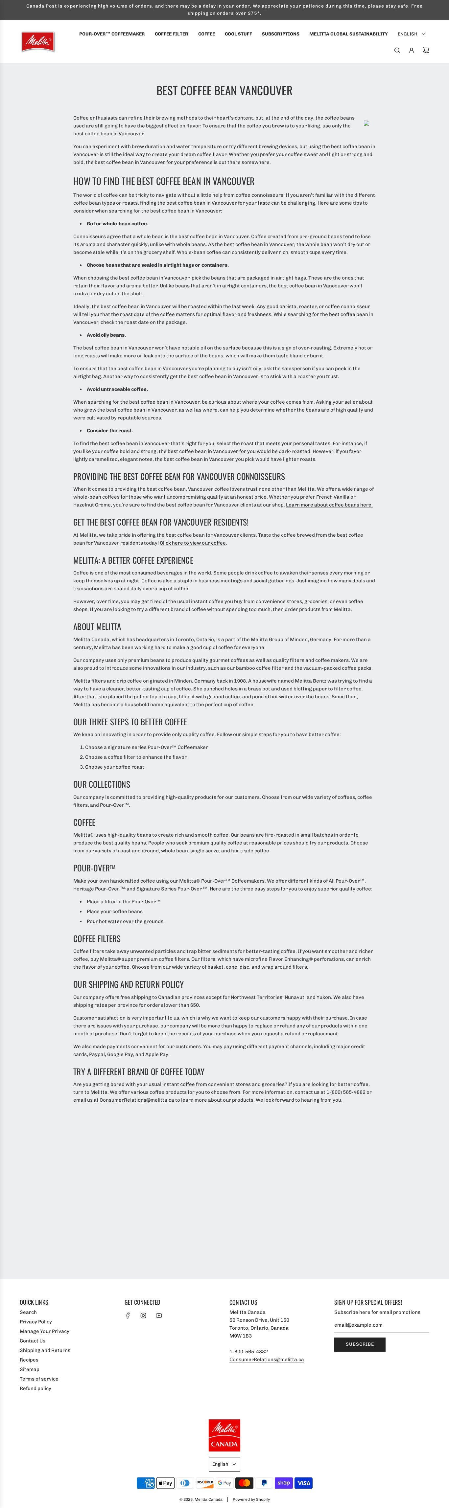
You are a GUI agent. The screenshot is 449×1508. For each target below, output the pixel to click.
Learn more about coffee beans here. (329, 505)
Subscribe (360, 1344)
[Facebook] (128, 1315)
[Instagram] (143, 1315)
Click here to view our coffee (193, 543)
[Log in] (411, 50)
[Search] (397, 50)
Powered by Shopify (251, 1499)
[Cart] (426, 50)
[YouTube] (159, 1315)
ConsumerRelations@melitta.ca (266, 1359)
